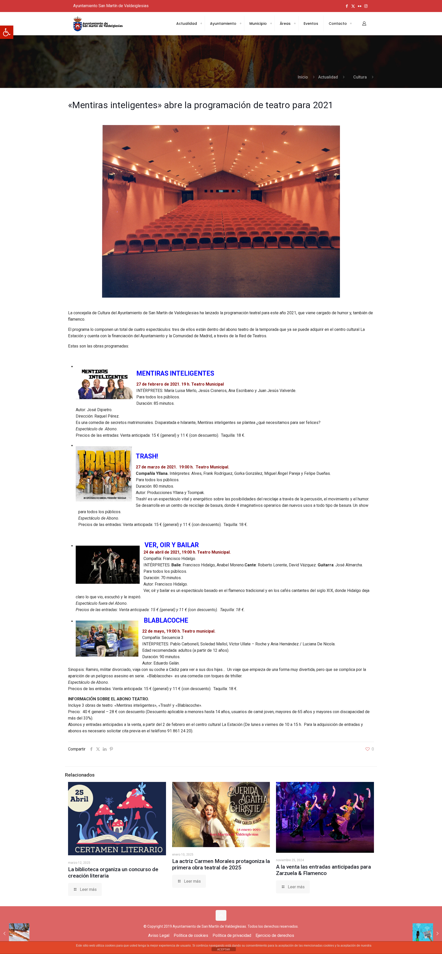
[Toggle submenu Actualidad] (201, 23)
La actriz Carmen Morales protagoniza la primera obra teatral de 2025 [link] (221, 864)
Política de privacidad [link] (232, 935)
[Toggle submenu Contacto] (350, 23)
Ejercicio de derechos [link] (275, 935)
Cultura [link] (360, 77)
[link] (6, 32)
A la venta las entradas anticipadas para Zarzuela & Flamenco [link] (323, 870)
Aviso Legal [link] (158, 935)
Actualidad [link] (328, 77)
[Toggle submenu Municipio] (270, 23)
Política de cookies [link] (191, 935)
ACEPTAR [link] (223, 949)
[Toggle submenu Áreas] (294, 23)
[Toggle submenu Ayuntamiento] (240, 23)
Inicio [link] (303, 77)
